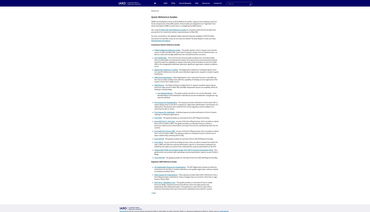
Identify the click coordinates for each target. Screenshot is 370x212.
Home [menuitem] (157, 3)
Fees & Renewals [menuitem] (185, 3)
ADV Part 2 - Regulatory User (164, 183)
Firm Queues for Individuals (164, 112)
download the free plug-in (160, 41)
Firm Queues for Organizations (165, 102)
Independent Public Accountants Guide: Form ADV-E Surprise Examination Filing (183, 150)
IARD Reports (159, 85)
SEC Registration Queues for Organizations (170, 167)
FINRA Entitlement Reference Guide (167, 50)
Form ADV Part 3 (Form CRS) (164, 131)
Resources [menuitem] (206, 3)
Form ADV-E (158, 142)
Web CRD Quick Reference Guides (173, 30)
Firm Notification (160, 58)
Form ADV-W (159, 139)
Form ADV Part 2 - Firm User (164, 121)
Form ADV (158, 118)
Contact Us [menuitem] (218, 3)
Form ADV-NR (159, 158)
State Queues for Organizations (165, 175)
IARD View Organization (163, 77)
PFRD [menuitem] (173, 3)
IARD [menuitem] (165, 3)
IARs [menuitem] (196, 3)
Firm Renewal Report (165, 93)
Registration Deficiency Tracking (166, 70)
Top (154, 193)
